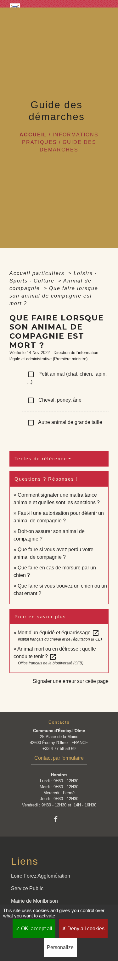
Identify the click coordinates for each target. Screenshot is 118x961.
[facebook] (59, 819)
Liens (24, 861)
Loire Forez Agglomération (40, 876)
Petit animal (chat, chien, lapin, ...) (67, 377)
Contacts (59, 722)
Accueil (33, 134)
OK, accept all (36, 928)
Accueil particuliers (37, 273)
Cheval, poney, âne (54, 400)
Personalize (60, 947)
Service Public (27, 888)
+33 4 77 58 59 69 (59, 748)
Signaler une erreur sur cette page (71, 681)
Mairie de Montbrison (34, 901)
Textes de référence (40, 458)
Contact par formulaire (59, 758)
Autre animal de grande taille (64, 422)
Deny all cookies (85, 928)
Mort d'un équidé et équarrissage (58, 632)
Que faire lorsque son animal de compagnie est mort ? (53, 296)
